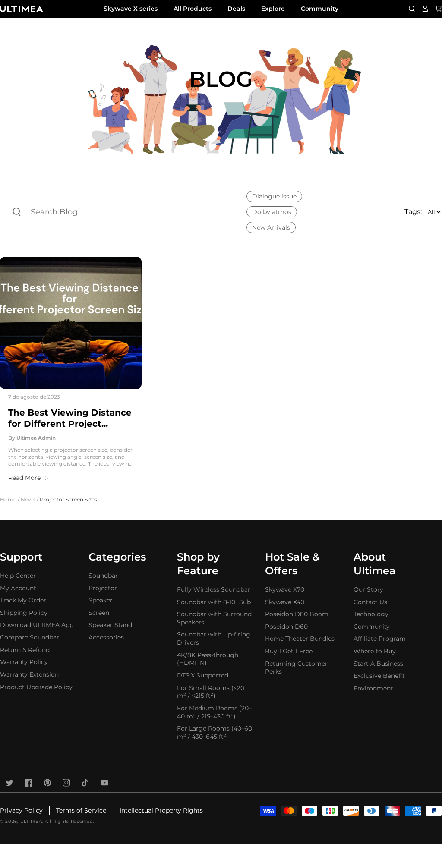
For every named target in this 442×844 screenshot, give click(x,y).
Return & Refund (25, 650)
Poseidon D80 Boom (296, 614)
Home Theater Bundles (300, 638)
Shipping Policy (23, 613)
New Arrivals (271, 227)
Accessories (106, 637)
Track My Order (23, 600)
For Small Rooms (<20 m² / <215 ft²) (210, 692)
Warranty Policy (24, 662)
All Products (193, 9)
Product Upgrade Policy (36, 687)
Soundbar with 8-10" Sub (214, 602)
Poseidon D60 (286, 626)
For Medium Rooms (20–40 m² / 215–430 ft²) (214, 712)
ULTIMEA (31, 821)
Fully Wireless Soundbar (213, 589)
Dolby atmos (271, 212)
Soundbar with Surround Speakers (214, 618)
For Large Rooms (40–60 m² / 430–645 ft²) (214, 732)
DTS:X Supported (202, 675)
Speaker (100, 600)
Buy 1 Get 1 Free (289, 651)
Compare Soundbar (29, 637)
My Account (18, 588)
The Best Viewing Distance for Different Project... (70, 418)
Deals (236, 9)
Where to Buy (375, 651)
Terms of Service (81, 810)
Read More (24, 478)
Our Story (368, 589)
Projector (102, 588)
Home (8, 499)
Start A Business (378, 664)
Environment (373, 688)
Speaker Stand (110, 625)
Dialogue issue (274, 196)
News (28, 499)
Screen (98, 613)
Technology (371, 614)
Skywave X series (131, 9)
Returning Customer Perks (296, 668)
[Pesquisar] (411, 8)
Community (319, 9)
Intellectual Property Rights (161, 810)
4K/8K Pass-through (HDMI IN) (207, 659)
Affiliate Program (380, 638)
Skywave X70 (284, 589)
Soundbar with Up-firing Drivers (213, 638)
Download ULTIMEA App (36, 625)
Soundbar (103, 575)
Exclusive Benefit (379, 676)
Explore (273, 9)
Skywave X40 (284, 602)
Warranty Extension (29, 674)
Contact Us (370, 602)
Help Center (18, 575)
